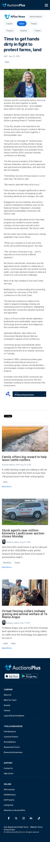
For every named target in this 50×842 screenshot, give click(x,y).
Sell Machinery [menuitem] (10, 795)
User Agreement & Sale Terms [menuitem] (16, 827)
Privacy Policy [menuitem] (9, 830)
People (17, 563)
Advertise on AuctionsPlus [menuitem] (14, 810)
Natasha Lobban (12, 542)
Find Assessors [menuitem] (10, 731)
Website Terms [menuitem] (36, 827)
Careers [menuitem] (7, 710)
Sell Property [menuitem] (9, 800)
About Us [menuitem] (7, 695)
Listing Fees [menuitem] (8, 805)
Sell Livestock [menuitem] (9, 789)
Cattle (5, 643)
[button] (46, 5)
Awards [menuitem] (7, 705)
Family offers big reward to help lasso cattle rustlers (24, 458)
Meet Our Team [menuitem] (10, 700)
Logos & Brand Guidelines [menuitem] (14, 716)
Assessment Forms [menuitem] (12, 747)
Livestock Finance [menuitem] (11, 737)
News (7, 62)
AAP (6, 56)
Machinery (7, 563)
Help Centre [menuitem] (8, 773)
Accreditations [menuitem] (10, 742)
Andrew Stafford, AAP (10, 465)
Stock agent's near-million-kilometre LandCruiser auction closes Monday (23, 533)
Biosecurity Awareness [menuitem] (13, 752)
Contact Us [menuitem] (8, 768)
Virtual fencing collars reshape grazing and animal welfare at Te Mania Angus (24, 614)
